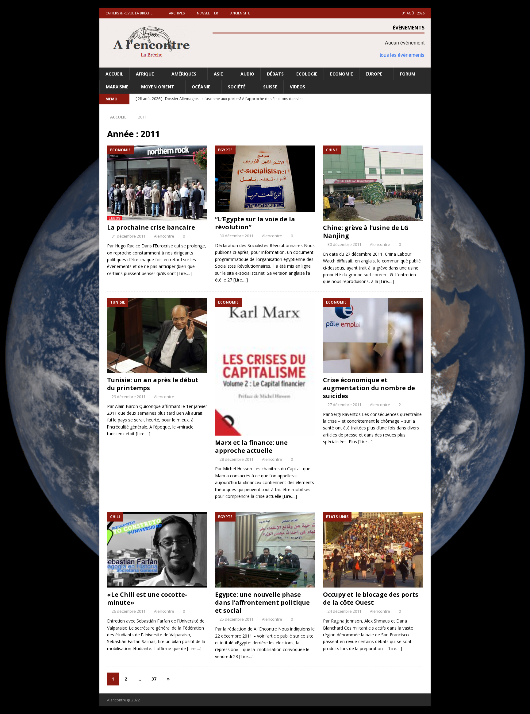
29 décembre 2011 (128, 396)
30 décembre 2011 (236, 236)
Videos (297, 87)
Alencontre (164, 236)
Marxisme (117, 87)
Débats (275, 74)
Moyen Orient (157, 87)
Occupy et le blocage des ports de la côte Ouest (370, 598)
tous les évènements (402, 54)
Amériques (183, 74)
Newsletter (207, 13)
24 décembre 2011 (344, 611)
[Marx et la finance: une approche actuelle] (265, 367)
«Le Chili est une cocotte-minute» (147, 598)
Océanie (201, 87)
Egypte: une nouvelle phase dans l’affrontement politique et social (262, 602)
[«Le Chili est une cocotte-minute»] (157, 550)
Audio (247, 74)
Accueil (114, 74)
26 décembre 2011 (128, 611)
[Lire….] (184, 273)
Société (237, 87)
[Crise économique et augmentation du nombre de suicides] (373, 335)
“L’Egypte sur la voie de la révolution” (255, 223)
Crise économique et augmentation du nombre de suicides (369, 388)
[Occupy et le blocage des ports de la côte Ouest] (373, 550)
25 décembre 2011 (236, 619)
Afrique (145, 74)
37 (154, 679)
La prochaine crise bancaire (151, 227)
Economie (341, 74)
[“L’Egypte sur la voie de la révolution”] (265, 179)
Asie (218, 74)
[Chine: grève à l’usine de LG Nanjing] (373, 183)
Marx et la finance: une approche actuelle (251, 446)
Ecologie (306, 74)
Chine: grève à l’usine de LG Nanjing (366, 231)
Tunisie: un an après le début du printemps (152, 384)
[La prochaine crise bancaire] (157, 183)
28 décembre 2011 (236, 459)
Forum (407, 74)
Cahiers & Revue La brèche (129, 13)
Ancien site (240, 13)
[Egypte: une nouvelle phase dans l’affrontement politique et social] (265, 550)
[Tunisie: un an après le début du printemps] (157, 335)
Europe (374, 74)
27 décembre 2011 (344, 404)
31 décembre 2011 (128, 236)
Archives (177, 13)
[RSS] (425, 99)
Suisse (270, 87)
